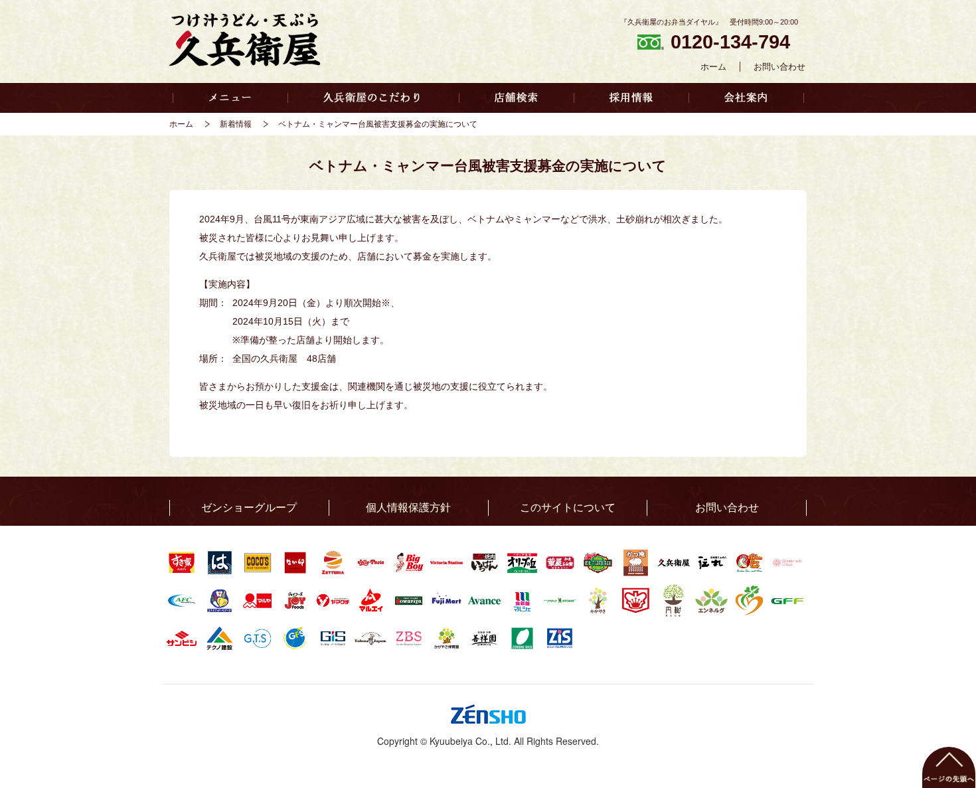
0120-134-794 (730, 41)
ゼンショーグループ (249, 507)
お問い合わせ (779, 67)
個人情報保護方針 (408, 507)
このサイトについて (567, 507)
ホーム (713, 67)
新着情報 (236, 124)
